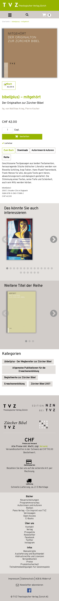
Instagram (30, 542)
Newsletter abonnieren (31, 585)
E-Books (29, 518)
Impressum (13, 579)
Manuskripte (29, 551)
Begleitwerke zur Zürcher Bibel (20, 377)
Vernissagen (29, 513)
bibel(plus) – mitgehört (20, 22)
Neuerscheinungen (29, 500)
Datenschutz (27, 579)
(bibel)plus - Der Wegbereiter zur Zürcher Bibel (28, 361)
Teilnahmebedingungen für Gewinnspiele (29, 567)
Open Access (29, 516)
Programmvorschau (29, 503)
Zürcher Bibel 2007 (40, 384)
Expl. (16, 130)
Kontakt (29, 527)
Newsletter (29, 535)
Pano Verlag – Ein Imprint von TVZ (29, 510)
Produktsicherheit (29, 564)
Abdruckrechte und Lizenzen (29, 556)
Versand (43, 446)
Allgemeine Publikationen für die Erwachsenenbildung (28, 370)
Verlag (29, 529)
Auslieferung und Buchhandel (29, 554)
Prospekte (29, 532)
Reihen (29, 508)
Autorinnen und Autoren (29, 505)
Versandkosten (29, 559)
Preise (29, 562)
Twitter (29, 540)
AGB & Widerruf (43, 579)
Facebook (29, 537)
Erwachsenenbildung (14, 384)
